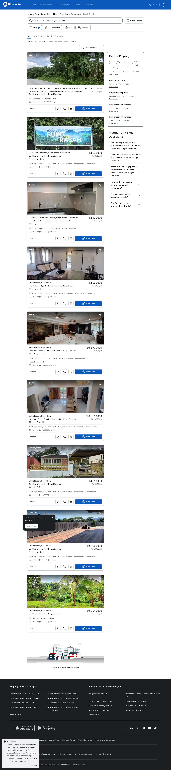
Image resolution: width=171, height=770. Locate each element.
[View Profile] (34, 55)
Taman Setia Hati (125, 84)
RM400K (136, 72)
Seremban (76, 14)
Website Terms (85, 740)
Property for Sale (43, 14)
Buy (26, 5)
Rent (34, 5)
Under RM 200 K (115, 96)
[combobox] (74, 20)
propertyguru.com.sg (45, 754)
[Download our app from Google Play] (47, 728)
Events (77, 5)
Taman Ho (113, 84)
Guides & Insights (63, 5)
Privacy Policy (68, 740)
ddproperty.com (86, 754)
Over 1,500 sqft (129, 120)
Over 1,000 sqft (115, 120)
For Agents (88, 5)
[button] (29, 36)
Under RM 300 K (129, 96)
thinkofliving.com (104, 754)
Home (29, 14)
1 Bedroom (113, 108)
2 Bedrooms (124, 108)
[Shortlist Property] (100, 56)
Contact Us (54, 740)
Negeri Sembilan (60, 14)
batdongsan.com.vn (67, 754)
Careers (42, 740)
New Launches (46, 5)
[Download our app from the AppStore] (24, 728)
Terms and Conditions (105, 740)
